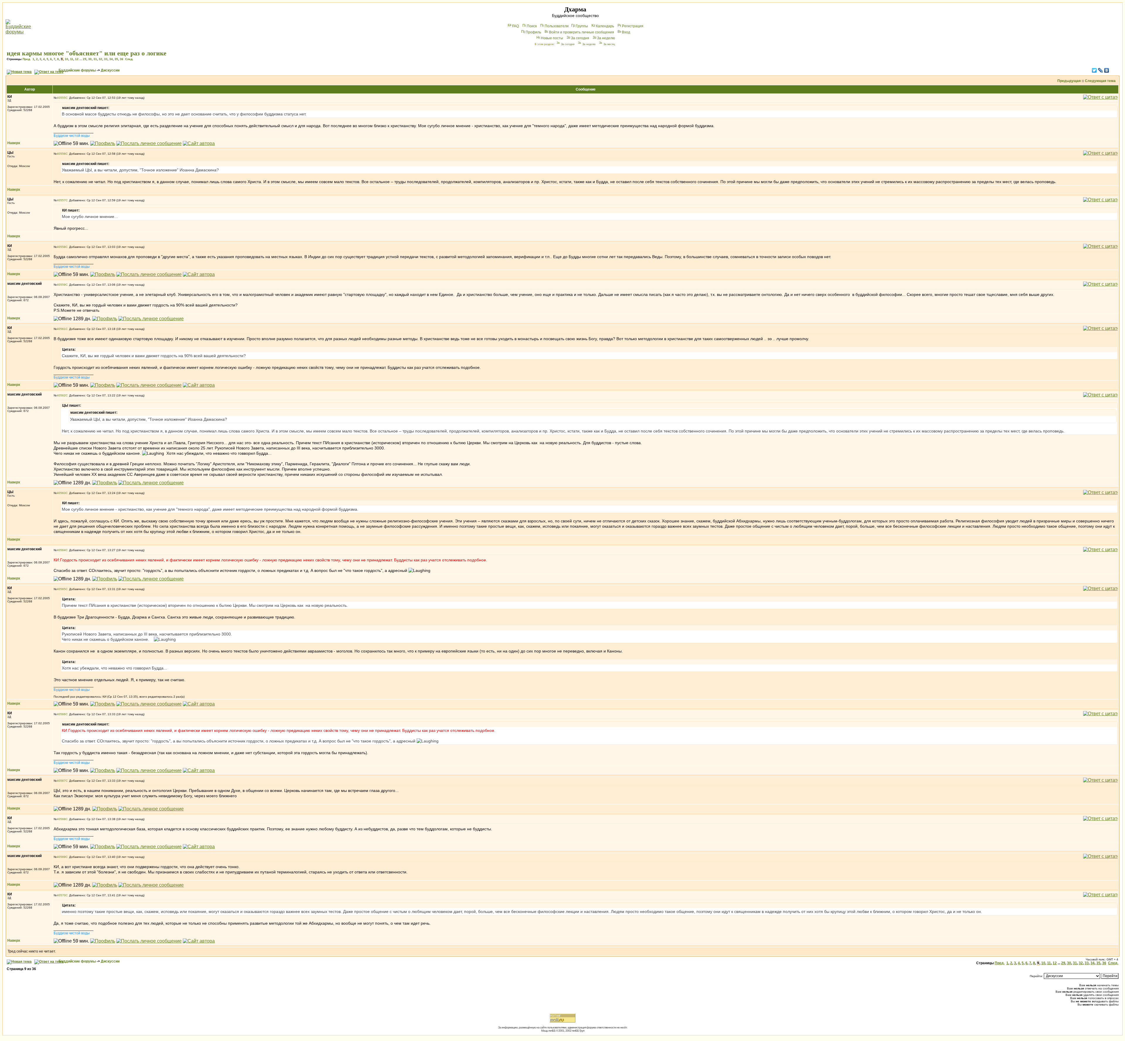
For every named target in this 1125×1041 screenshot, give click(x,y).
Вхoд (626, 32)
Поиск (532, 26)
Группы (582, 26)
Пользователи (557, 26)
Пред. (27, 59)
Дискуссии (110, 70)
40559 (61, 284)
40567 (61, 780)
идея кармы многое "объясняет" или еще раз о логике (86, 53)
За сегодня (580, 38)
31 (95, 59)
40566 (61, 714)
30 (90, 59)
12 (77, 59)
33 (106, 59)
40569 (61, 856)
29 (84, 59)
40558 (61, 246)
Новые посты (552, 38)
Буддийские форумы (77, 70)
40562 (61, 395)
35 (116, 59)
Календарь (605, 26)
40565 (61, 589)
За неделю (606, 38)
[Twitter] (1094, 70)
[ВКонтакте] (1107, 70)
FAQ (515, 26)
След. (129, 59)
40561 (61, 328)
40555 (61, 97)
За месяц (609, 44)
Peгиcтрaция (632, 26)
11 (71, 59)
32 (100, 59)
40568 (61, 819)
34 (111, 59)
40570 (61, 895)
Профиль (533, 32)
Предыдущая (1069, 81)
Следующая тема (1100, 81)
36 (121, 59)
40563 (61, 493)
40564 (61, 550)
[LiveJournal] (1100, 70)
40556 (61, 153)
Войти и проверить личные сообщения (581, 32)
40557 (61, 200)
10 (66, 59)
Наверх (13, 143)
